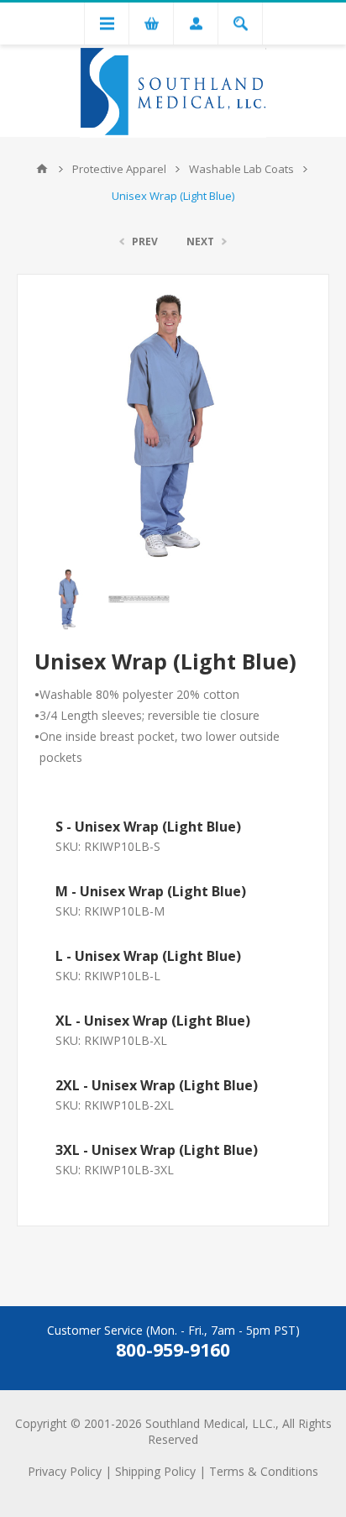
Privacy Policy (65, 1471)
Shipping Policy (155, 1471)
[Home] (42, 168)
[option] (69, 599)
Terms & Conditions (263, 1471)
